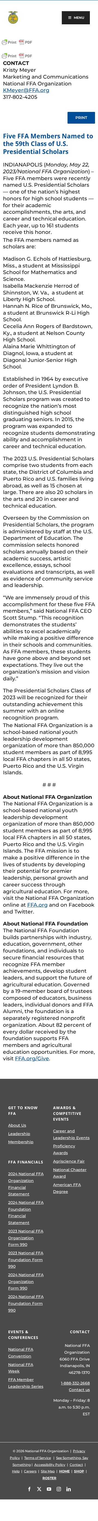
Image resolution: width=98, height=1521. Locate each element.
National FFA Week (20, 1368)
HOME (64, 1471)
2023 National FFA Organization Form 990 (25, 1238)
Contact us (79, 1389)
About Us (17, 1125)
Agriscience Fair (69, 1161)
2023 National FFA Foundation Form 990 (25, 1260)
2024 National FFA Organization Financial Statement (26, 1183)
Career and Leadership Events (71, 1134)
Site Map (48, 1471)
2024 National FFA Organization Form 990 (26, 1281)
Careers (30, 1471)
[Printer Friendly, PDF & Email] (17, 42)
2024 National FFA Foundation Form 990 (26, 1303)
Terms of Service (37, 1458)
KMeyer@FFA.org (26, 90)
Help (16, 1471)
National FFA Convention (20, 1353)
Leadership (19, 1133)
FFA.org (37, 905)
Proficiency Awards (64, 1149)
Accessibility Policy (49, 1465)
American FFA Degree (67, 1188)
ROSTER (49, 1478)
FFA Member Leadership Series (25, 1383)
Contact (76, 1465)
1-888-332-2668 (75, 1383)
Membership (20, 1141)
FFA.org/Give (32, 1058)
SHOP (79, 1471)
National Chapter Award (70, 1173)
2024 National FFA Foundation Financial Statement (26, 1212)
